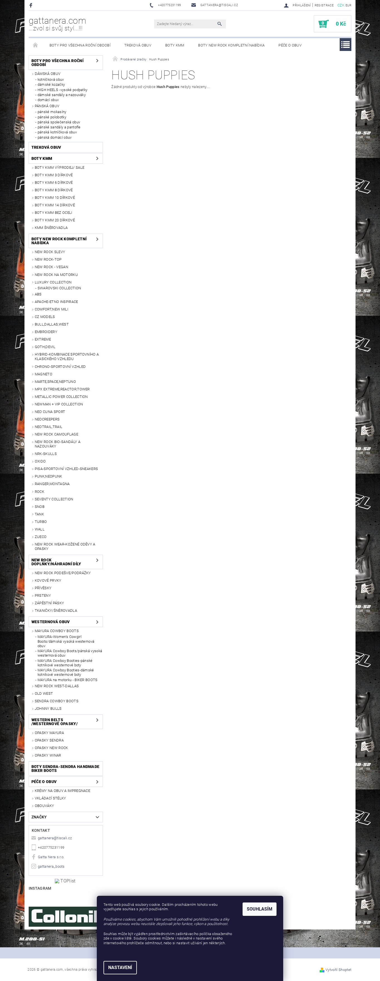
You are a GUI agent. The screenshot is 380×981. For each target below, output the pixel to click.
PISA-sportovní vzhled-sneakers (66, 469)
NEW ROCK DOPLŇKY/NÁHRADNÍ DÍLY (56, 562)
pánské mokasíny (52, 112)
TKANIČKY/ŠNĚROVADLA (56, 610)
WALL (40, 529)
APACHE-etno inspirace (56, 302)
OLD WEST (44, 693)
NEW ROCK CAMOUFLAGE (56, 434)
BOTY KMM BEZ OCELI (53, 213)
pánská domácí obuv (55, 137)
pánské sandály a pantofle (59, 127)
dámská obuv (48, 74)
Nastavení (120, 967)
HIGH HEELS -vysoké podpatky (63, 90)
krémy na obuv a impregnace (62, 791)
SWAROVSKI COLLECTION (59, 288)
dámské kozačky (51, 84)
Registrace (324, 5)
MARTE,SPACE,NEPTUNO (55, 382)
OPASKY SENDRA (49, 740)
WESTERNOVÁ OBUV (50, 622)
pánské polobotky (52, 117)
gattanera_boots (51, 866)
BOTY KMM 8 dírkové (54, 190)
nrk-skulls (46, 454)
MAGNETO (43, 374)
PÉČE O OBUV (290, 45)
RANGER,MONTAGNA (52, 484)
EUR (348, 5)
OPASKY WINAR (48, 755)
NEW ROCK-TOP (48, 259)
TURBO (41, 522)
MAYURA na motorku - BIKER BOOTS (68, 680)
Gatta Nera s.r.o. (51, 857)
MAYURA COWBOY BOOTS (57, 631)
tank (39, 514)
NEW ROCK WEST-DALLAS (57, 686)
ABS (38, 294)
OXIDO (40, 461)
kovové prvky (48, 580)
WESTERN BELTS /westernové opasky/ (54, 722)
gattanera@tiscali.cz (55, 838)
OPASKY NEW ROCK (51, 748)
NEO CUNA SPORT (50, 412)
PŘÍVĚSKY (43, 588)
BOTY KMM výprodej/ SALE (59, 167)
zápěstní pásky (49, 603)
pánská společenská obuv (59, 122)
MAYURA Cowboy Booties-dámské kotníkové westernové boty (66, 672)
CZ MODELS (45, 317)
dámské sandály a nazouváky (62, 95)
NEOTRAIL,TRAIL (48, 427)
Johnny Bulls (48, 708)
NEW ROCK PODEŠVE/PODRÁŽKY (63, 573)
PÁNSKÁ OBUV (47, 106)
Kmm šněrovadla (51, 228)
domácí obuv (48, 100)
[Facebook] (31, 5)
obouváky (44, 806)
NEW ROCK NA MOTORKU (56, 275)
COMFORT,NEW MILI (51, 309)
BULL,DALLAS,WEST (52, 324)
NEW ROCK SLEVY (50, 252)
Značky (39, 817)
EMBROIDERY (46, 332)
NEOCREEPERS (47, 419)
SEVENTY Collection (54, 499)
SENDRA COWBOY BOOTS (56, 701)
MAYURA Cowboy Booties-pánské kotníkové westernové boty (65, 663)
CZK (340, 5)
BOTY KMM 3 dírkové (54, 175)
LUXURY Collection (53, 282)
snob (40, 507)
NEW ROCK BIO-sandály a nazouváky (57, 444)
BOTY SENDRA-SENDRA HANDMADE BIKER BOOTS (65, 768)
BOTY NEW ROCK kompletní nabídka (231, 45)
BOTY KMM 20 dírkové (55, 220)
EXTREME (43, 339)
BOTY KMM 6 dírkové (54, 182)
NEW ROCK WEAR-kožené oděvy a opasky (65, 546)
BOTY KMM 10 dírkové (55, 197)
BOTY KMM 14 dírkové (55, 205)
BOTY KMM (174, 45)
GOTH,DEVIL (45, 347)
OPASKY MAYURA (49, 733)
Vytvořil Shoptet (338, 970)
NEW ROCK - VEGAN (51, 267)
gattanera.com (57, 23)
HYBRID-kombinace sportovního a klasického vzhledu (67, 356)
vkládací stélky (50, 798)
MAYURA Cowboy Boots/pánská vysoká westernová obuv (70, 653)
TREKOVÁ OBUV (137, 45)
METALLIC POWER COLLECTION (61, 397)
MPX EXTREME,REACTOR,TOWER (62, 389)
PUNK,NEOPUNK (48, 476)
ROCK (39, 492)
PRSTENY (43, 595)
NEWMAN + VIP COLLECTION (59, 404)
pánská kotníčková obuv (57, 132)
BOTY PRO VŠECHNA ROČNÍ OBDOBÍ (80, 45)
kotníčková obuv (51, 79)
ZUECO (41, 537)
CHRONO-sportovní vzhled (60, 366)
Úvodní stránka (36, 45)
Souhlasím (259, 909)
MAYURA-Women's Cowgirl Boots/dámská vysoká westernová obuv (66, 641)
